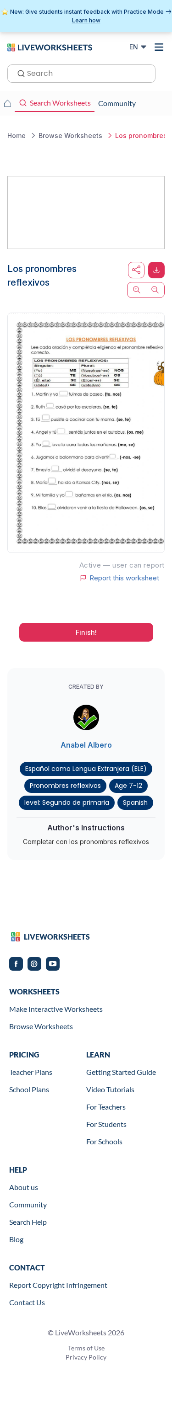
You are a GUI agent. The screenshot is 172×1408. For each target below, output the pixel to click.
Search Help (28, 1221)
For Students (106, 1124)
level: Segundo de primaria (66, 802)
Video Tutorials (110, 1089)
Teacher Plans (30, 1072)
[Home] (49, 46)
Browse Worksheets (41, 1026)
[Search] (18, 72)
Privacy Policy (86, 1357)
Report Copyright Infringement (58, 1284)
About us (23, 1187)
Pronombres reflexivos (65, 785)
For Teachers (106, 1106)
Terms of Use (86, 1348)
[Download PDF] (156, 270)
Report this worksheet (124, 578)
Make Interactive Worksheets (56, 1008)
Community (28, 1204)
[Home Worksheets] (7, 103)
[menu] (159, 47)
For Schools (104, 1141)
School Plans (29, 1089)
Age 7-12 (128, 785)
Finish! (86, 632)
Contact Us (27, 1302)
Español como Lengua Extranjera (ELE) (86, 768)
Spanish (135, 802)
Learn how (86, 20)
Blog (16, 1239)
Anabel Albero (86, 744)
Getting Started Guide (121, 1072)
